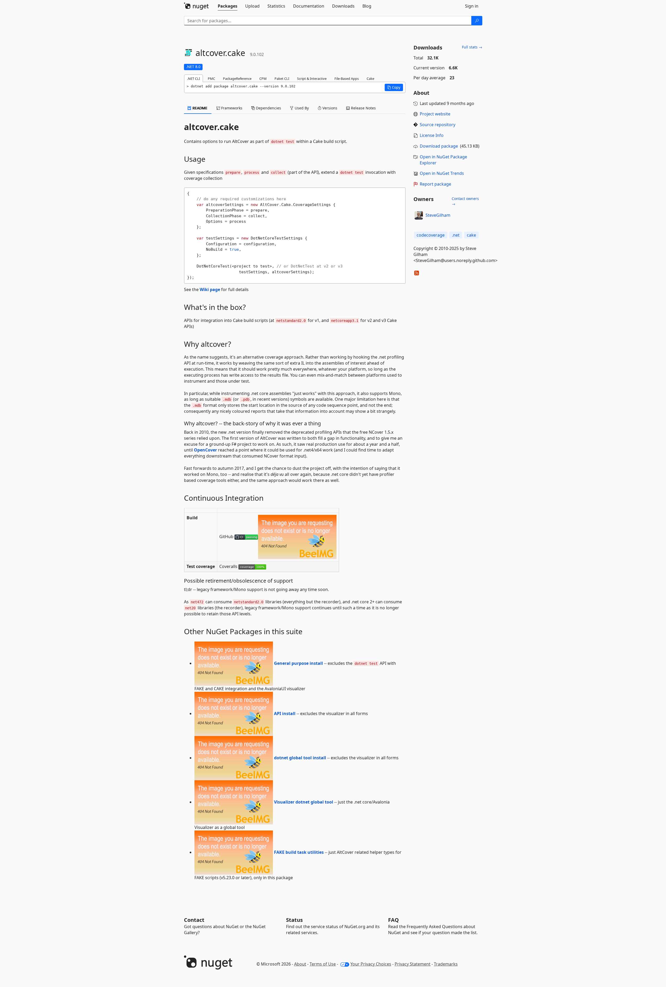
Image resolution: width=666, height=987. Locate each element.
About (300, 964)
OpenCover (205, 450)
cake (471, 235)
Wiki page (210, 289)
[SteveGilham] (418, 215)
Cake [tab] (370, 78)
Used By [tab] (301, 107)
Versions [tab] (329, 107)
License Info (432, 135)
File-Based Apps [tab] (346, 78)
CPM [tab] (263, 78)
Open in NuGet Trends (442, 173)
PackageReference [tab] (237, 78)
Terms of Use (323, 964)
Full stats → (472, 46)
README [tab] (200, 107)
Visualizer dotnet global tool (303, 802)
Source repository (437, 124)
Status (294, 919)
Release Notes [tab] (363, 107)
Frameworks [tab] (231, 107)
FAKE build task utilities (298, 852)
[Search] (476, 20)
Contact (194, 919)
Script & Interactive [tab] (312, 78)
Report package (435, 184)
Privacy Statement (412, 964)
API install (284, 713)
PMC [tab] (211, 78)
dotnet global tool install (299, 758)
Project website (435, 114)
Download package (439, 146)
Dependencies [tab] (268, 107)
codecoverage (431, 235)
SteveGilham (438, 215)
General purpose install (298, 663)
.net (456, 235)
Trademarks (446, 964)
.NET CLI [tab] (193, 78)
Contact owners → (465, 201)
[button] (394, 87)
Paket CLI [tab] (282, 78)
